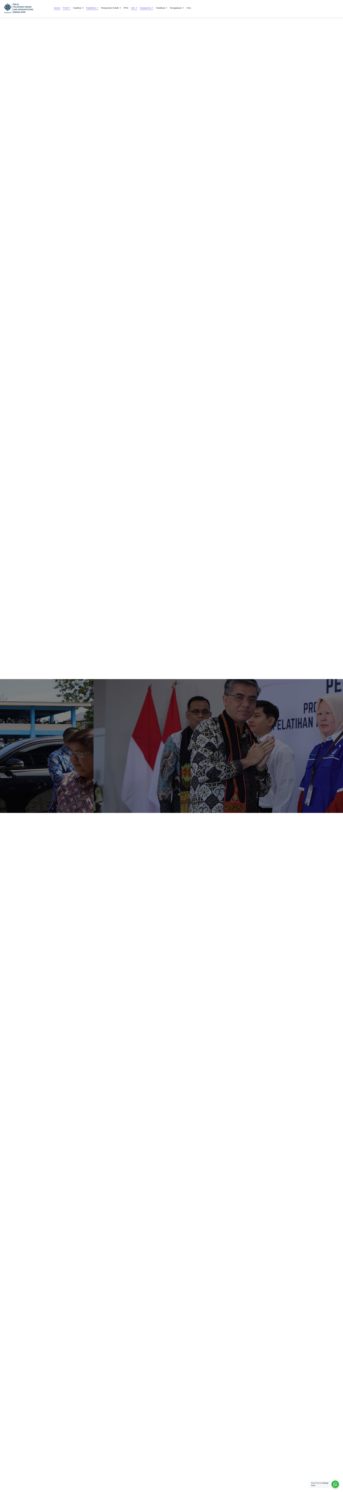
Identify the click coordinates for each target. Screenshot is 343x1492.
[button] (3, 746)
